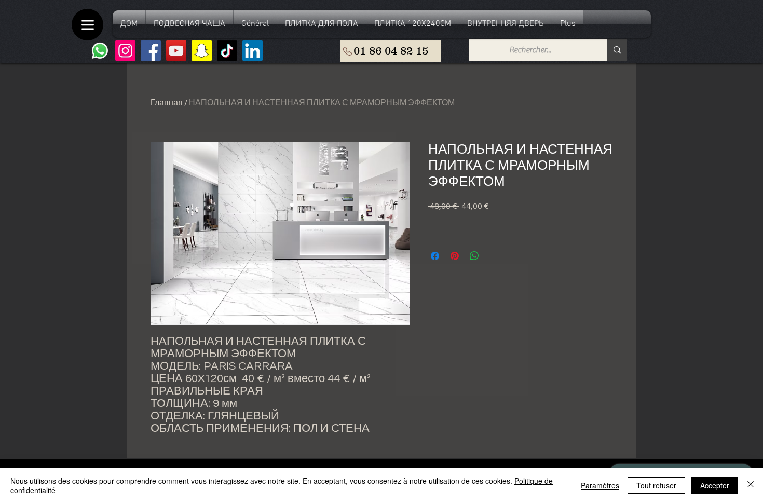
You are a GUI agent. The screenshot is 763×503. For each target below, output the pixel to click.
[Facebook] (151, 50)
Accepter (714, 485)
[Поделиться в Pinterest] (454, 256)
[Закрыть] (750, 485)
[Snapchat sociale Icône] (202, 50)
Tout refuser (656, 485)
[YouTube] (176, 50)
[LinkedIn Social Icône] (252, 50)
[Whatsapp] (100, 50)
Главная (167, 103)
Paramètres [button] (600, 485)
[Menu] (87, 24)
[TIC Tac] (227, 50)
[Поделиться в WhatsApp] (474, 256)
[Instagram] (125, 50)
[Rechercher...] (617, 50)
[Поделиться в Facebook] (435, 256)
